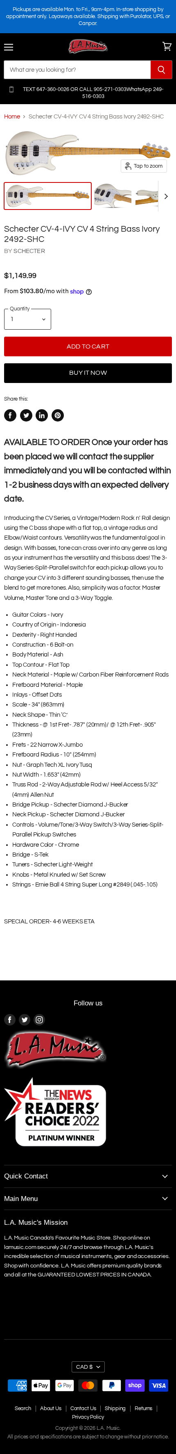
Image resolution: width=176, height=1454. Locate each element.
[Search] (161, 69)
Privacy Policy (88, 1417)
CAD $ (84, 1367)
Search (23, 1408)
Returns (143, 1408)
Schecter (29, 251)
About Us (50, 1408)
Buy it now (88, 372)
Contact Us (83, 1408)
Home (12, 117)
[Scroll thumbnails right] (164, 196)
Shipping (115, 1408)
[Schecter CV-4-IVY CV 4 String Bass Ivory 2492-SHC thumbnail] (48, 196)
